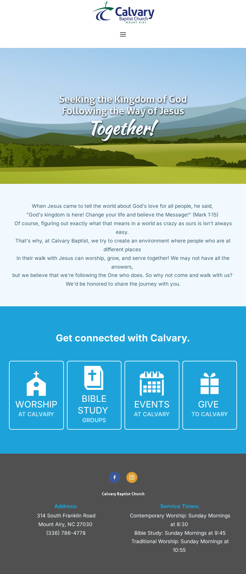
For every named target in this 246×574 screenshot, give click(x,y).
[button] (123, 34)
